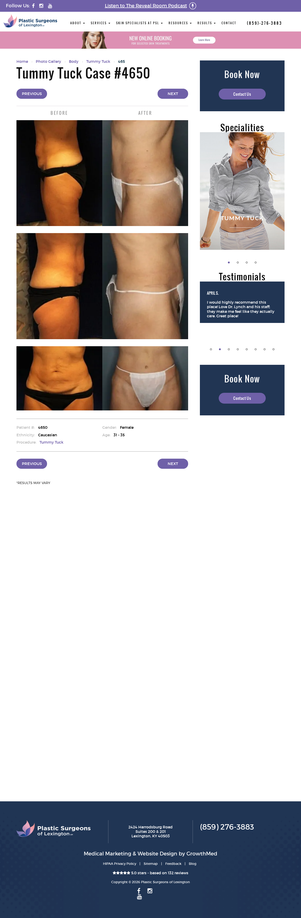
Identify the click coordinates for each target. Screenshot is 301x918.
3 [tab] (247, 262)
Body (74, 61)
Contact (229, 23)
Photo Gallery (48, 61)
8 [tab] (273, 349)
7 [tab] (264, 349)
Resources (179, 23)
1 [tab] (229, 262)
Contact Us (242, 94)
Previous (32, 93)
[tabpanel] (242, 191)
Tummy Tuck (98, 61)
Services (99, 23)
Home (22, 61)
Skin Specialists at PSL (138, 23)
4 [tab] (256, 262)
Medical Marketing (107, 853)
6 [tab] (256, 349)
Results (205, 23)
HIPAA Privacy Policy (119, 864)
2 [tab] (238, 262)
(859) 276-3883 (227, 827)
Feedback (173, 864)
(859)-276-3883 (264, 23)
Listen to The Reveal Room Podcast (146, 6)
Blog (192, 864)
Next (173, 93)
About (76, 23)
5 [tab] (247, 349)
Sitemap (151, 864)
